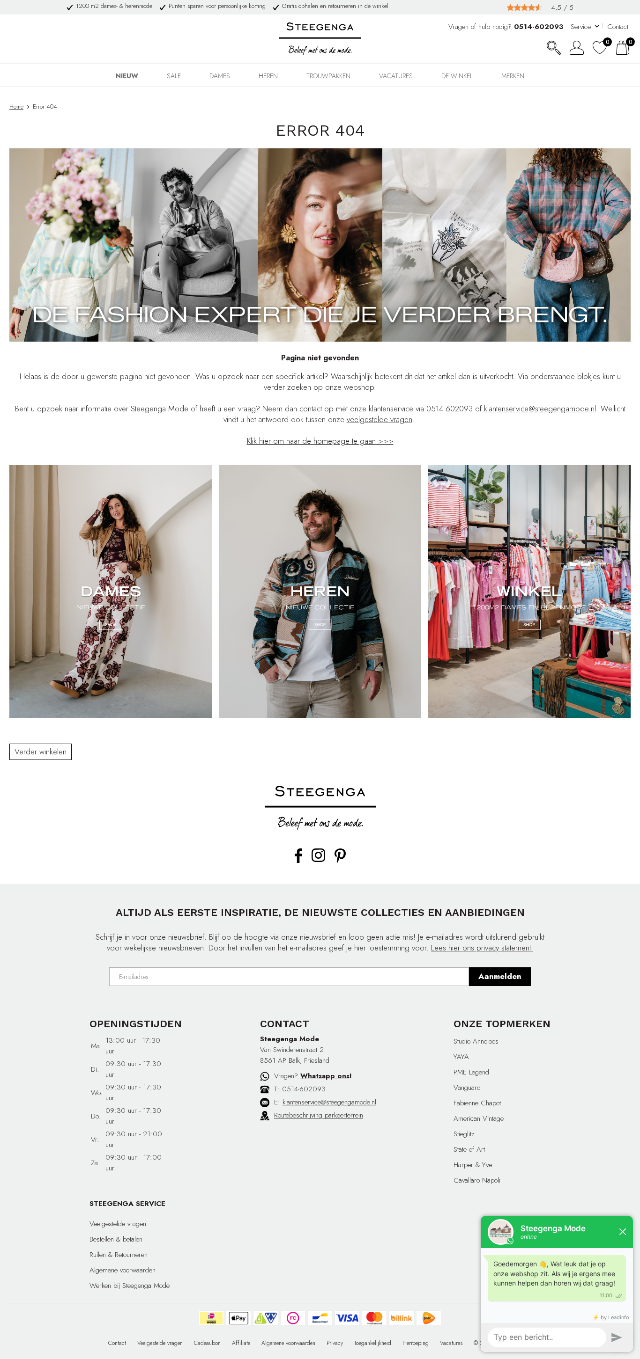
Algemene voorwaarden (122, 1270)
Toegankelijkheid (372, 1343)
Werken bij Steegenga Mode (129, 1285)
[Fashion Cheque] (292, 1318)
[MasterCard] (374, 1318)
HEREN (268, 75)
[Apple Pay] (238, 1318)
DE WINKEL (457, 75)
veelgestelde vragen (379, 419)
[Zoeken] (554, 48)
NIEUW (127, 75)
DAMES (219, 75)
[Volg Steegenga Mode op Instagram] (318, 860)
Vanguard (467, 1087)
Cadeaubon (207, 1343)
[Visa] (347, 1318)
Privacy (335, 1343)
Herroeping (415, 1343)
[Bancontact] (320, 1318)
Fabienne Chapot (477, 1103)
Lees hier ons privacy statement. (482, 947)
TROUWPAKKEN (328, 75)
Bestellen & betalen (115, 1239)
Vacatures (396, 75)
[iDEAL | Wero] (211, 1318)
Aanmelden (499, 976)
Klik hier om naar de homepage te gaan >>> (320, 440)
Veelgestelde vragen (117, 1224)
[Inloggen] (577, 48)
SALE (174, 75)
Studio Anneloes (476, 1041)
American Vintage (479, 1118)
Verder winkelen (41, 751)
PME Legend (471, 1072)
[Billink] (401, 1318)
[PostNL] (428, 1318)
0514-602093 (304, 1089)
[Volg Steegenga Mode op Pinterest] (340, 861)
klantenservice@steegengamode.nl (540, 408)
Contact (617, 27)
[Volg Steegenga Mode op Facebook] (298, 861)
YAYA (461, 1057)
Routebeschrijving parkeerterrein (318, 1115)
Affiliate (241, 1343)
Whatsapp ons (325, 1076)
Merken (512, 75)
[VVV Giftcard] (265, 1318)
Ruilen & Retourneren (118, 1254)
